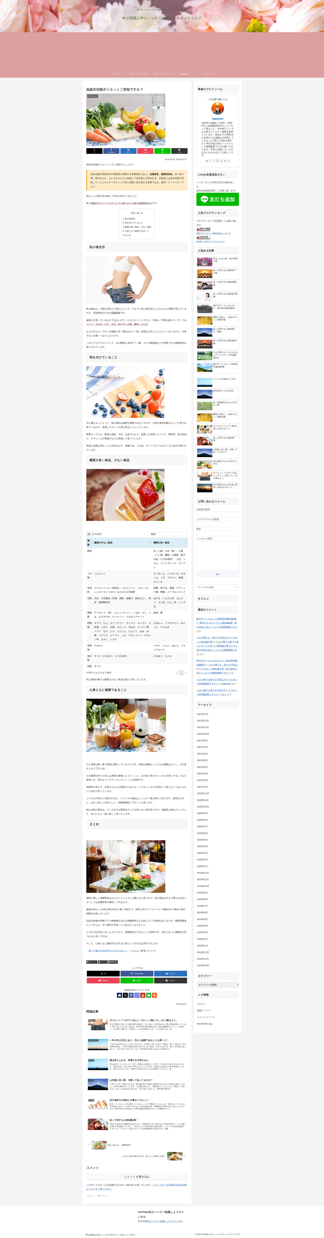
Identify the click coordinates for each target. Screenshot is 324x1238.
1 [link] (181, 672)
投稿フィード (204, 1010)
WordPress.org (204, 1024)
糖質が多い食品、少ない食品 (138, 227)
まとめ (128, 235)
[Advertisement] (162, 51)
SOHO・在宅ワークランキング (210, 241)
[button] (179, 151)
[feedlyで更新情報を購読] (148, 995)
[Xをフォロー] (125, 995)
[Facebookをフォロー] (131, 995)
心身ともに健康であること (137, 231)
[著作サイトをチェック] (119, 995)
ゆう (224, 694)
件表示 (98, 534)
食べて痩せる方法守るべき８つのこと (108, 951)
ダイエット (93, 962)
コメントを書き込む (137, 1176)
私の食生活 (130, 218)
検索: (153, 534)
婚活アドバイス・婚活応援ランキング (213, 233)
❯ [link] (186, 673)
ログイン (201, 1004)
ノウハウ (104, 962)
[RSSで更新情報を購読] (154, 995)
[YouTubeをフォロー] (142, 995)
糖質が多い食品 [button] (161, 542)
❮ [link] (177, 673)
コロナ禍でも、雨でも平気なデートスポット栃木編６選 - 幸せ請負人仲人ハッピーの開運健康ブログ (217, 669)
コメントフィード (206, 1017)
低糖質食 (114, 962)
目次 (133, 213)
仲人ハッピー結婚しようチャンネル (164, 1221)
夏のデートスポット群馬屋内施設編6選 (216, 619)
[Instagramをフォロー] (136, 995)
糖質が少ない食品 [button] (103, 542)
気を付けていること (134, 223)
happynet (217, 118)
